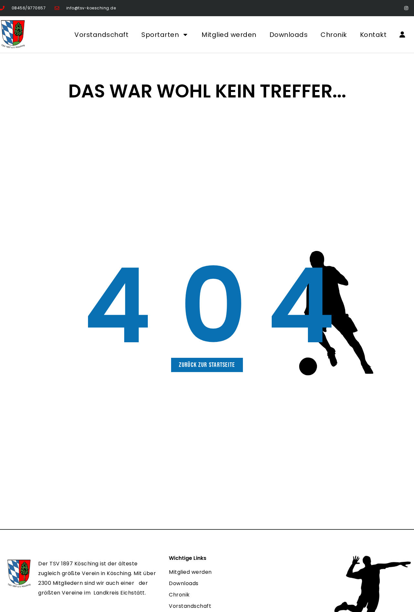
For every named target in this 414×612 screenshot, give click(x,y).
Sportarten (160, 34)
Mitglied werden (229, 34)
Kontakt (373, 34)
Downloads (288, 34)
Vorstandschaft (101, 34)
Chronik (334, 34)
